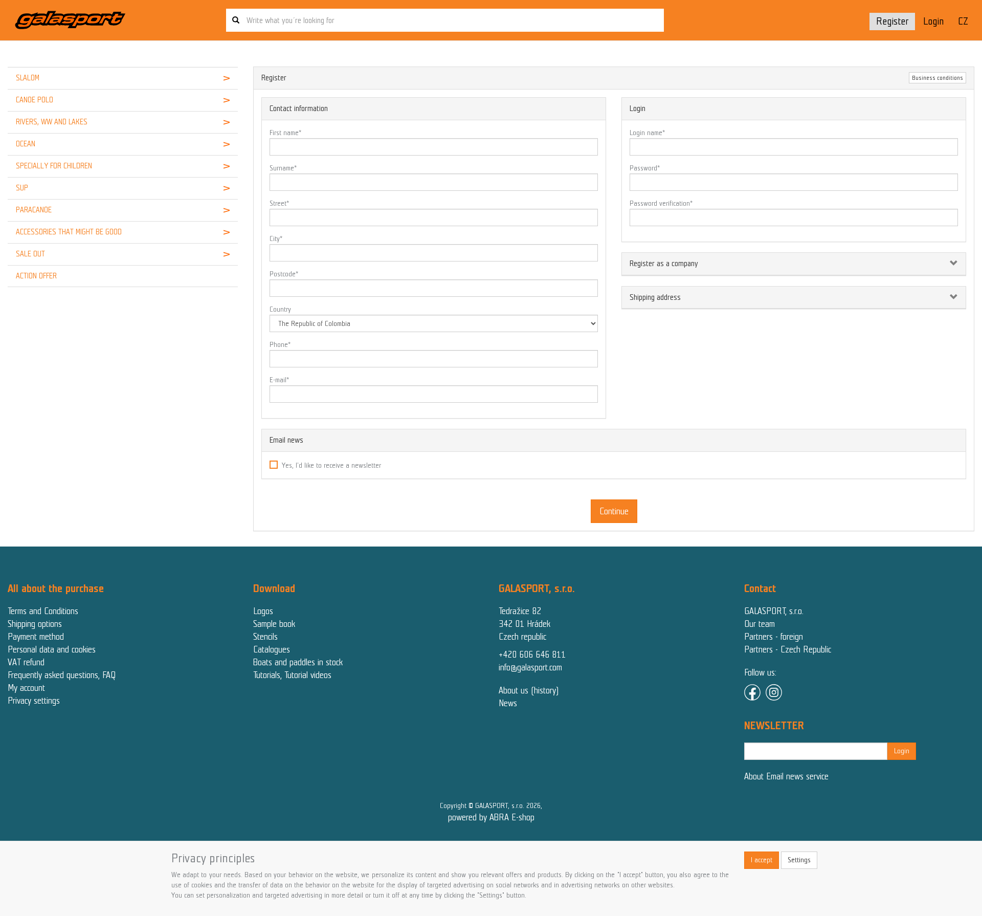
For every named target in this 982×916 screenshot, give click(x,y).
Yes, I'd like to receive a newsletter (331, 465)
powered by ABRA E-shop (491, 817)
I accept (761, 860)
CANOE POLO (34, 100)
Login (933, 21)
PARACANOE (34, 210)
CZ (963, 21)
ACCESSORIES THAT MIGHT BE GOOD (69, 232)
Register (892, 21)
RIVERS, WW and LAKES (51, 122)
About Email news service (786, 776)
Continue (614, 511)
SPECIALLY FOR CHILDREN (54, 166)
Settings (799, 860)
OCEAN (25, 144)
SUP (22, 188)
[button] (218, 78)
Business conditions (937, 77)
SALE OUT (30, 254)
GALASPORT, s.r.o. (774, 611)
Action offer (36, 276)
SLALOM (27, 78)
